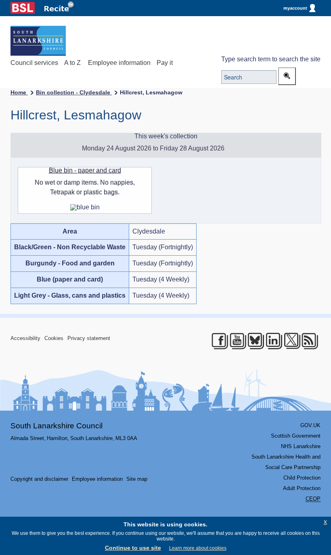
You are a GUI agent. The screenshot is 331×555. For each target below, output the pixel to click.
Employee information (119, 62)
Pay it (165, 62)
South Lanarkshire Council (56, 425)
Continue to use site (133, 548)
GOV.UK (310, 425)
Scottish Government (296, 436)
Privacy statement (88, 338)
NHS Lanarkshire (301, 446)
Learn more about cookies (197, 548)
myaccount (295, 8)
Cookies (53, 338)
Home (19, 92)
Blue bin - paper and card (85, 170)
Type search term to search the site (271, 59)
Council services (34, 62)
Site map (136, 479)
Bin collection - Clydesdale (74, 92)
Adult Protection (302, 488)
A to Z (72, 62)
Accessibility (25, 338)
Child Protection (302, 478)
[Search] (287, 76)
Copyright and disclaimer (39, 479)
